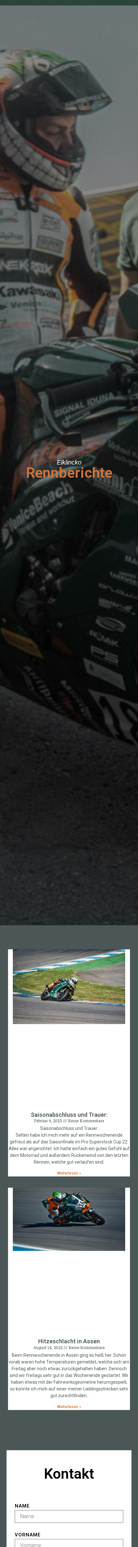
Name (22, 1506)
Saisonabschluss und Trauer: (69, 1114)
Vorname (28, 1535)
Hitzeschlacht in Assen (69, 1341)
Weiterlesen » (69, 1173)
